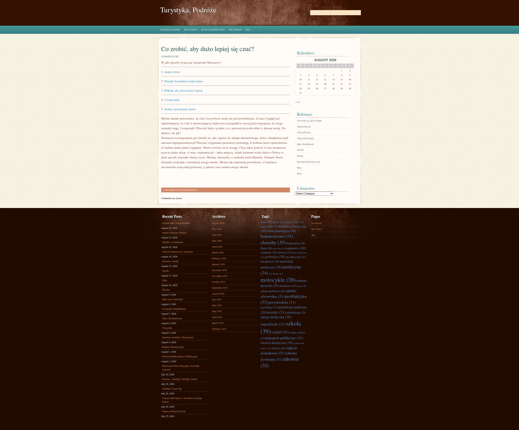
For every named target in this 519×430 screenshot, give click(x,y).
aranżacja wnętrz (294, 222)
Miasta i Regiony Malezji (174, 232)
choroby (273, 242)
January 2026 (218, 264)
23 (350, 83)
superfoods (273, 324)
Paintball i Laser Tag (172, 388)
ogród (301, 286)
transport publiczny (284, 337)
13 (325, 79)
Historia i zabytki (170, 261)
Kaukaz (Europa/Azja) (173, 346)
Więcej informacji (305, 138)
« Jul (297, 101)
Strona (300, 155)
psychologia (269, 307)
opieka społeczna (273, 291)
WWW (300, 150)
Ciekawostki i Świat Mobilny (176, 223)
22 (341, 83)
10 (300, 79)
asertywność (269, 226)
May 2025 (217, 311)
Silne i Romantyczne (172, 318)
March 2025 (218, 322)
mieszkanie (276, 273)
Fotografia (167, 327)
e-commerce (293, 248)
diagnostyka (295, 243)
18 (309, 83)
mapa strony (172, 72)
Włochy (166, 289)
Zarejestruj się (303, 126)
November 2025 (219, 275)
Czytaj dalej (171, 100)
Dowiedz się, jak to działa (309, 120)
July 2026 (216, 228)
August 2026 (218, 223)
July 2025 (216, 299)
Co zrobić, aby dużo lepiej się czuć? (207, 48)
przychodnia (282, 302)
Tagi (247, 30)
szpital (280, 331)
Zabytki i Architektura (172, 242)
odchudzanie (287, 286)
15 (341, 79)
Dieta (266, 248)
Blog (299, 167)
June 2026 (217, 234)
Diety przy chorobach (172, 299)
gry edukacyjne (295, 257)
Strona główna (170, 30)
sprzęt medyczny (276, 317)
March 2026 (218, 252)
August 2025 (218, 293)
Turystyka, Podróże (188, 9)
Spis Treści (190, 30)
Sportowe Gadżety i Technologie (177, 337)
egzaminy (269, 252)
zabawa (278, 348)
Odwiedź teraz (304, 132)
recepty (276, 312)
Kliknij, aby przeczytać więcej (183, 90)
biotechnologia (281, 230)
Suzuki (165, 270)
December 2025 (219, 270)
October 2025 (218, 281)
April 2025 (217, 317)
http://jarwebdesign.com (308, 161)
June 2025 (217, 305)
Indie (164, 280)
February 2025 (219, 328)
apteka (278, 222)
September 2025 (219, 287)
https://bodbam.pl (305, 144)
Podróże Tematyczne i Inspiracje (177, 251)
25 (309, 88)
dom (277, 248)
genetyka (275, 256)
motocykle (278, 279)
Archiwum (235, 30)
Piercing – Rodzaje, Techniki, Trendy (179, 379)
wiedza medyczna (277, 342)
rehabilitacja (296, 312)
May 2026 (217, 240)
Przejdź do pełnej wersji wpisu (183, 81)
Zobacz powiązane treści (179, 109)
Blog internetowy (213, 30)
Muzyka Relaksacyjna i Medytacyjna (179, 356)
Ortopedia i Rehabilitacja (174, 308)
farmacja (285, 252)
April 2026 (217, 246)
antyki (266, 222)
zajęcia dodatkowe (279, 350)
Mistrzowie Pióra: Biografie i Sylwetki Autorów (180, 367)
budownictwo (277, 236)
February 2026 (219, 258)
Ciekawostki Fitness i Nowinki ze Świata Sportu (182, 399)
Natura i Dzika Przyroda (174, 411)
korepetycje (270, 261)
